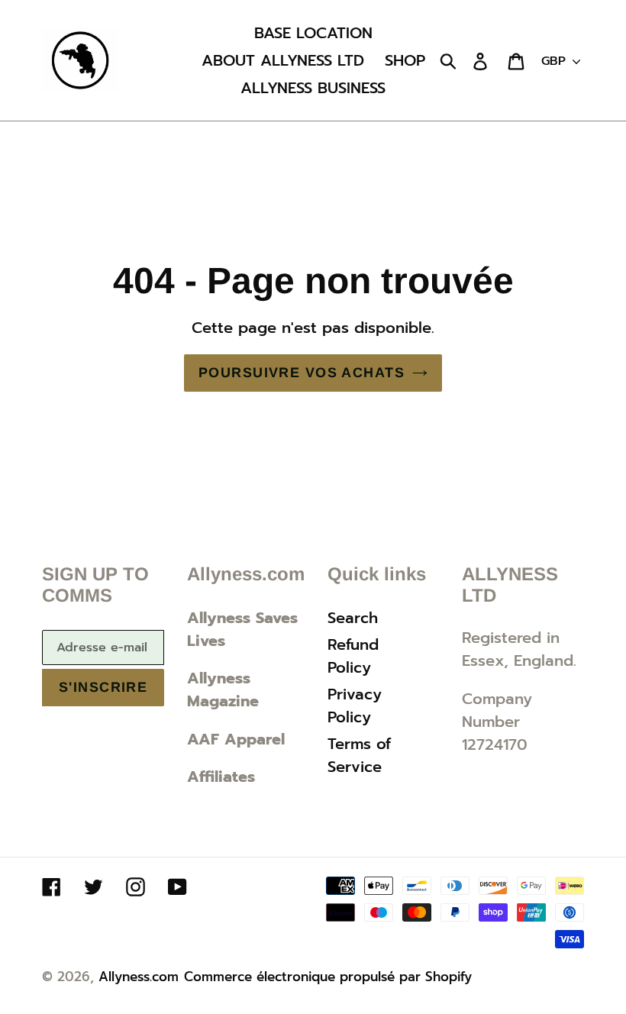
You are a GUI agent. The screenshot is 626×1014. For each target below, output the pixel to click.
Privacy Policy (355, 705)
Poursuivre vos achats (301, 372)
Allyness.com (138, 977)
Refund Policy (353, 656)
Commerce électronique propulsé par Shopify (328, 977)
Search (353, 617)
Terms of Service (359, 755)
